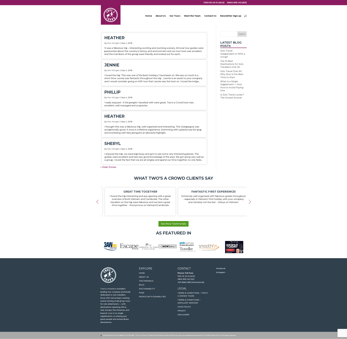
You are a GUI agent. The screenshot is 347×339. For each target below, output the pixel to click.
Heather (114, 37)
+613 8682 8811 (184, 282)
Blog (141, 285)
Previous (98, 201)
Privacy (182, 311)
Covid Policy (184, 307)
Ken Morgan (113, 43)
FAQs (141, 293)
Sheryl (112, 143)
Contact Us (210, 16)
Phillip (112, 92)
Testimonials (146, 281)
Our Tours (174, 16)
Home (148, 16)
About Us (161, 16)
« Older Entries (108, 167)
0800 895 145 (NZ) (237, 2)
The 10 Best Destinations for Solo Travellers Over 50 (231, 64)
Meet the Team (192, 16)
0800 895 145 (184, 279)
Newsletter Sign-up (230, 16)
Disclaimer (183, 315)
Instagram (220, 272)
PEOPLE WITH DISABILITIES (152, 296)
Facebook (220, 268)
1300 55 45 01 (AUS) (213, 2)
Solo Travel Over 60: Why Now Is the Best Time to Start (231, 74)
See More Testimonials (173, 224)
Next (248, 201)
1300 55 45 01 (183, 276)
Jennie (111, 65)
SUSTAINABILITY (147, 289)
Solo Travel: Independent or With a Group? (232, 53)
